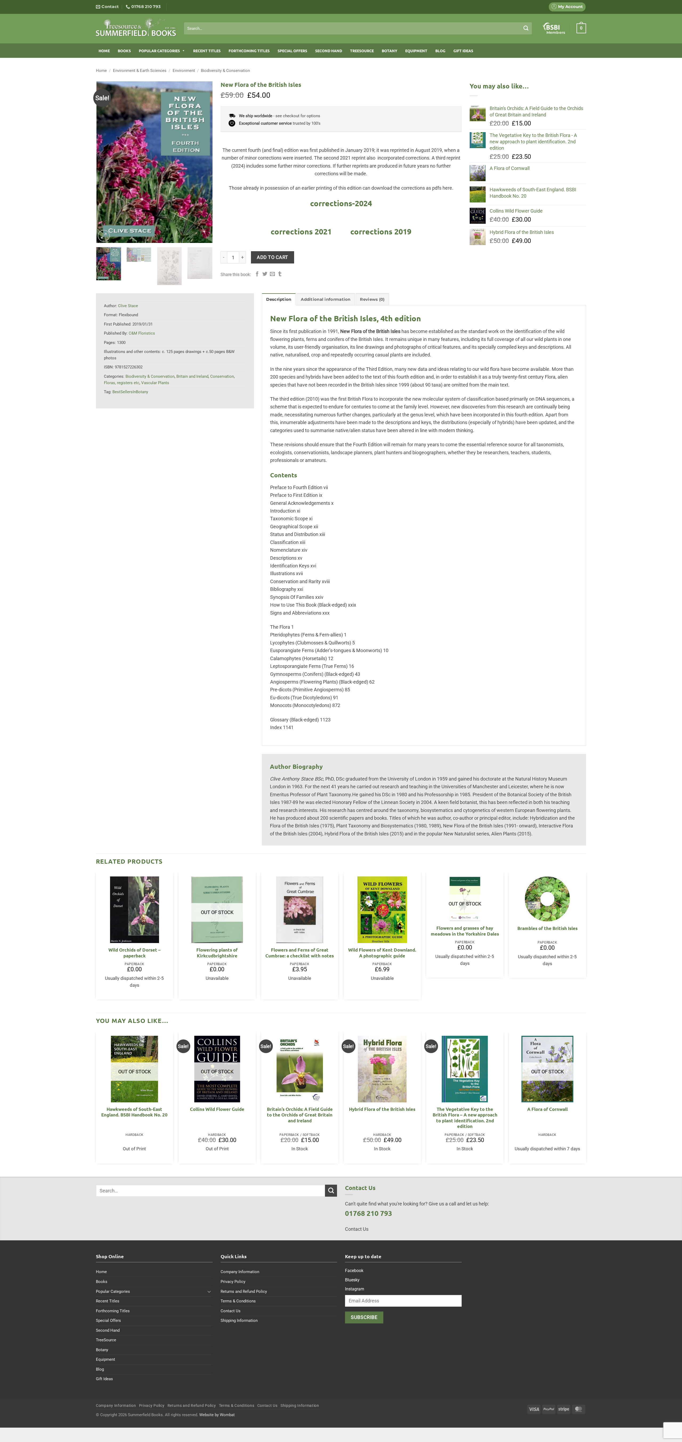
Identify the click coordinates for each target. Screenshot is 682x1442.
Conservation (222, 376)
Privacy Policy (233, 1281)
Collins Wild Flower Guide (217, 1109)
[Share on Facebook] (257, 274)
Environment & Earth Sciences (140, 70)
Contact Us (231, 1311)
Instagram (354, 1288)
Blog (440, 50)
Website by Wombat (217, 1414)
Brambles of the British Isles (547, 928)
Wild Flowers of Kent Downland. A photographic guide (382, 952)
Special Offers (292, 50)
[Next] (203, 162)
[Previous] (105, 162)
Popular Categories (159, 50)
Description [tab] (278, 299)
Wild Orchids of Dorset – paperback (134, 952)
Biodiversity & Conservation (225, 70)
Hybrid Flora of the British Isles (382, 1109)
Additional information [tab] (325, 299)
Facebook (354, 1270)
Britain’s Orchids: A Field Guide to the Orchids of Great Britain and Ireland (300, 1114)
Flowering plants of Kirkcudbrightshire (217, 952)
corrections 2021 (301, 231)
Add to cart (272, 257)
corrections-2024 (341, 203)
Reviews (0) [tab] (372, 299)
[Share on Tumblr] (279, 274)
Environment (184, 70)
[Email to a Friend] (272, 274)
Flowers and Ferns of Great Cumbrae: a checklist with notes (299, 952)
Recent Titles (207, 50)
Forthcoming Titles (249, 50)
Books (124, 50)
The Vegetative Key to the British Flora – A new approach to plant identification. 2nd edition (465, 1117)
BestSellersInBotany (130, 391)
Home (104, 50)
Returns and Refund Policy (244, 1291)
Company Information (240, 1271)
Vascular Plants (155, 382)
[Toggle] (209, 1291)
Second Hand (328, 50)
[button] (581, 28)
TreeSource (362, 50)
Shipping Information (239, 1320)
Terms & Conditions (238, 1301)
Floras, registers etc (121, 382)
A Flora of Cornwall (547, 1109)
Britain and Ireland (192, 376)
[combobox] (358, 28)
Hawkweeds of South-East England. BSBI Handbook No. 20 (134, 1112)
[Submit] (526, 28)
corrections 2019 (380, 231)
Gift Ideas (463, 50)
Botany (389, 50)
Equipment (416, 50)
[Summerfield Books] (136, 27)
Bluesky (352, 1279)
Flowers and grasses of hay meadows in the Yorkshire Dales (465, 931)
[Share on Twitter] (264, 274)
